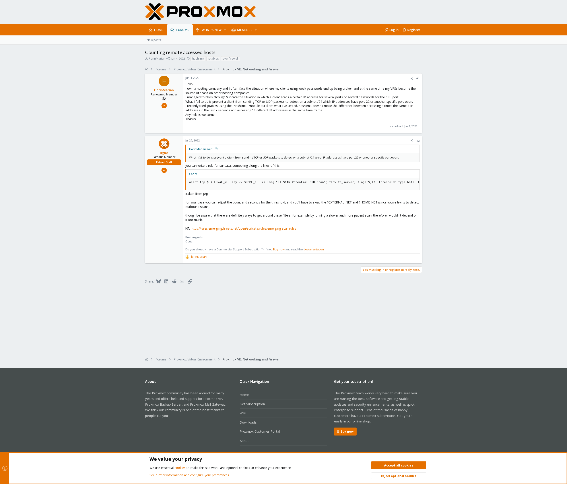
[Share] (412, 78)
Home (244, 394)
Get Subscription (252, 404)
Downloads (248, 422)
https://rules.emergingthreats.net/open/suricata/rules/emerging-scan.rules (243, 228)
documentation (313, 249)
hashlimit (198, 58)
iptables (213, 58)
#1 (418, 78)
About (244, 440)
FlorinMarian (157, 58)
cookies (180, 468)
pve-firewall (231, 58)
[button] (225, 30)
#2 (418, 141)
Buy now (279, 249)
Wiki (243, 413)
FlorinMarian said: (201, 149)
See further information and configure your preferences (189, 475)
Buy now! (347, 431)
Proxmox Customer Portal (260, 431)
